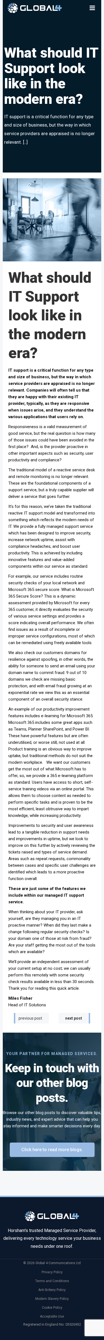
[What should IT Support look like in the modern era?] (52, 219)
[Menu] (92, 8)
